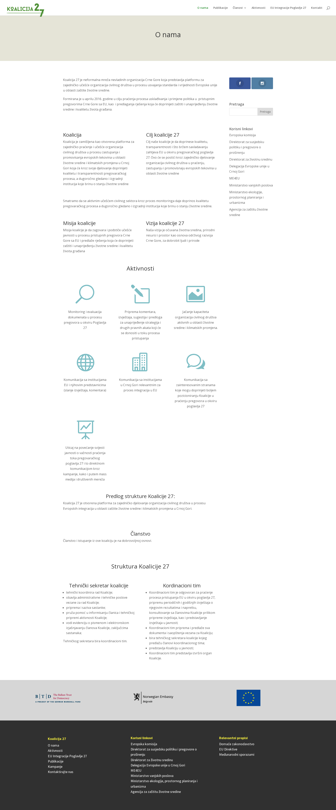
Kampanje (55, 766)
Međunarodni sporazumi (236, 754)
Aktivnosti (258, 8)
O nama (202, 8)
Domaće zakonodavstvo (236, 744)
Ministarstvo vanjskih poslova (251, 185)
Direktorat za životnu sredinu (250, 159)
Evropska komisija (242, 135)
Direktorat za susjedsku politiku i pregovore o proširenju (246, 147)
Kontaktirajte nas (60, 772)
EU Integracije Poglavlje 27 (288, 8)
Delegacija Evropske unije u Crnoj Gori (158, 765)
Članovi (238, 8)
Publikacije (220, 8)
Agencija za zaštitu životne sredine (156, 791)
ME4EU (234, 178)
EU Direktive (228, 749)
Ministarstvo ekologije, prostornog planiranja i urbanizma (246, 197)
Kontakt (316, 8)
